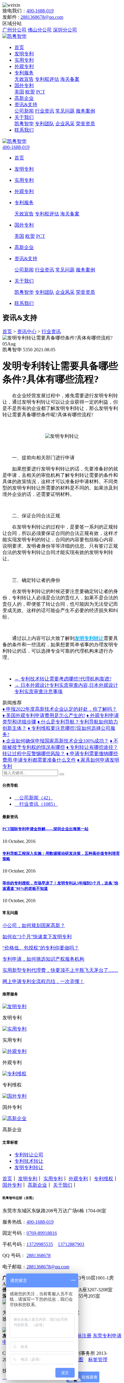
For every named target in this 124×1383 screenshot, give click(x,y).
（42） (36, 797)
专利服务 (24, 72)
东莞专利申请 (107, 1335)
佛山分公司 (40, 29)
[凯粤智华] (14, 36)
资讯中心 (26, 331)
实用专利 (24, 60)
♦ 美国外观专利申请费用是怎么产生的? (43, 715)
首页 (19, 47)
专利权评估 (47, 79)
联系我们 (24, 130)
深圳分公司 (65, 29)
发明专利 (24, 53)
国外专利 (24, 85)
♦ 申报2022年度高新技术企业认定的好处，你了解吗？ (59, 709)
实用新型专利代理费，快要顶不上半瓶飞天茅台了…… (60, 970)
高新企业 (24, 98)
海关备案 (69, 79)
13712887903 (71, 1244)
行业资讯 (44, 110)
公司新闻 (24, 110)
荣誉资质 (85, 123)
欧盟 (30, 91)
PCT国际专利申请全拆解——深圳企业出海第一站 (45, 829)
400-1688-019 (40, 10)
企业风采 (65, 123)
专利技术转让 (28, 1161)
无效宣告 (24, 79)
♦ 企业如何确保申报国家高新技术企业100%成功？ (55, 740)
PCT (40, 91)
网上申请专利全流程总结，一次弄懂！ (43, 981)
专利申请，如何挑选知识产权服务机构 (43, 959)
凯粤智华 (24, 123)
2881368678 (38, 1255)
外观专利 (24, 66)
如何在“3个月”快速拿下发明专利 (37, 936)
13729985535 (39, 1244)
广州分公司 (14, 29)
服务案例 (85, 110)
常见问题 (65, 110)
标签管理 (97, 1359)
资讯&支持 (25, 104)
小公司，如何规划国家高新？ (33, 925)
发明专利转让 (28, 1167)
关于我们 (24, 117)
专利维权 (103, 1178)
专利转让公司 (28, 1154)
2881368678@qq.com (41, 17)
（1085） (38, 804)
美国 (19, 91)
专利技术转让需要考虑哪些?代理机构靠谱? (62, 678)
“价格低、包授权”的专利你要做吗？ (40, 947)
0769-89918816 (41, 1233)
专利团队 (44, 123)
